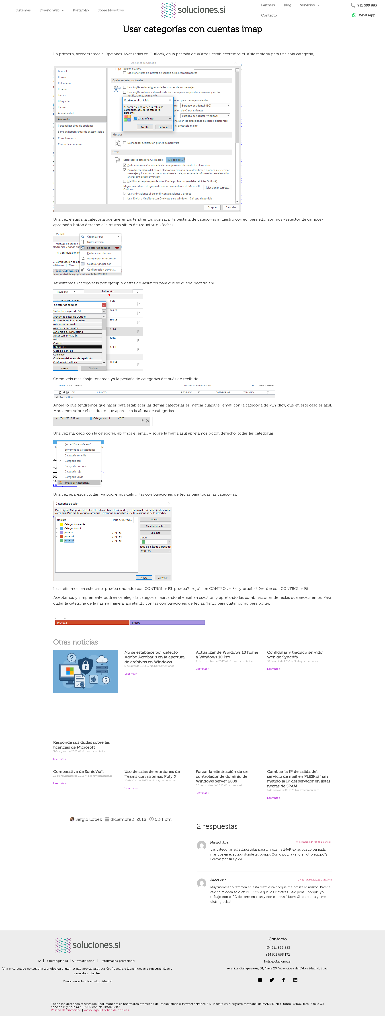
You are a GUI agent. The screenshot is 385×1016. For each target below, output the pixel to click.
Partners (268, 5)
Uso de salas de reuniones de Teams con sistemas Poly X (152, 774)
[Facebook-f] (284, 980)
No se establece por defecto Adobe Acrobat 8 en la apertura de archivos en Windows (155, 657)
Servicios (307, 5)
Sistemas (23, 10)
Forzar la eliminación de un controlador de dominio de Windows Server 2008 (222, 776)
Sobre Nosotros (111, 10)
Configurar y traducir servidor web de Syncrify (295, 655)
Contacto (269, 15)
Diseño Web (49, 10)
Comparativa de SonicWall (78, 771)
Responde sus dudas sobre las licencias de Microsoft (81, 745)
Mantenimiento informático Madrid (87, 981)
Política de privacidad (66, 1010)
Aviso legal (92, 1010)
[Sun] (260, 980)
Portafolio (81, 10)
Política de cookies (115, 1010)
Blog (287, 5)
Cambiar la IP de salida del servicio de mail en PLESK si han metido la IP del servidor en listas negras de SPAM (298, 778)
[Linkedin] (295, 980)
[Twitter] (272, 980)
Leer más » (59, 759)
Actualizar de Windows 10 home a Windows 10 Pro (227, 655)
